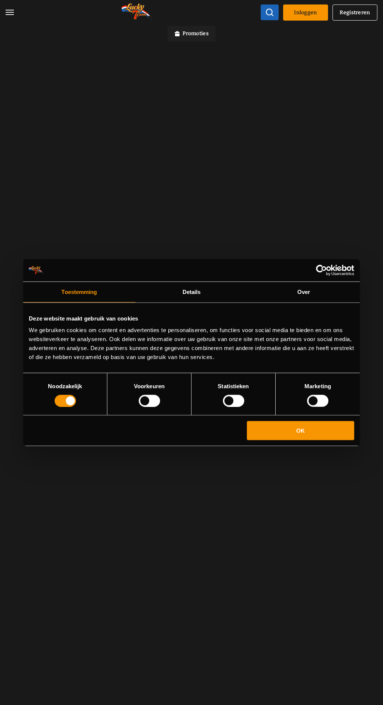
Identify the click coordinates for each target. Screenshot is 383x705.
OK (300, 430)
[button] (10, 12)
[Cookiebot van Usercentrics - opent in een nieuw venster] (321, 270)
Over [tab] (303, 291)
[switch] (149, 401)
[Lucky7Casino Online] (136, 12)
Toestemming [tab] (79, 291)
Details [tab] (192, 291)
